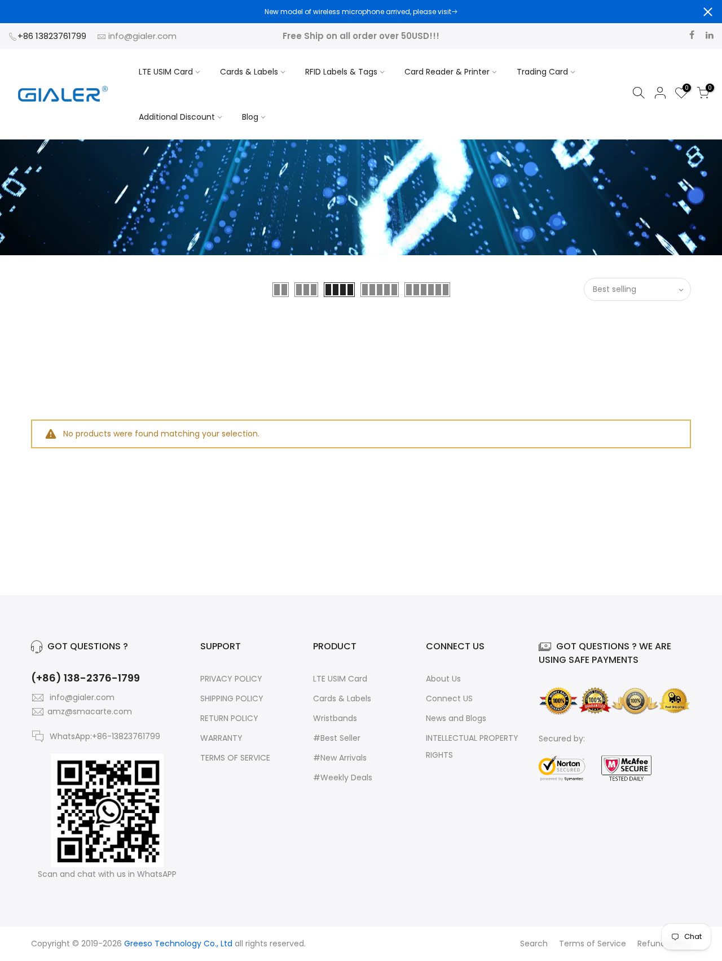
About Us (443, 678)
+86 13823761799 (53, 36)
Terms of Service (592, 943)
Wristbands (335, 718)
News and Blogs (456, 718)
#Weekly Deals (342, 777)
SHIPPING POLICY (231, 698)
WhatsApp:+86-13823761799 (105, 736)
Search (534, 943)
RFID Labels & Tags (341, 71)
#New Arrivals (340, 757)
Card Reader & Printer (447, 71)
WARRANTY (221, 738)
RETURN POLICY (229, 718)
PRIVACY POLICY (231, 678)
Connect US (449, 698)
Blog (250, 117)
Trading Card (542, 71)
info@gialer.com (142, 36)
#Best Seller (336, 738)
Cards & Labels (249, 71)
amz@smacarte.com (89, 711)
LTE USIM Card (166, 71)
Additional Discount (177, 117)
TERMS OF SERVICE (235, 757)
